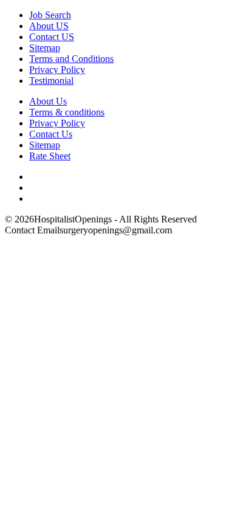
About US (49, 26)
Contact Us (50, 134)
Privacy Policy (57, 69)
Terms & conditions (67, 112)
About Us (48, 101)
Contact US (51, 37)
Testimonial (51, 80)
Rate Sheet (49, 156)
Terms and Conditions (71, 58)
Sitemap (44, 48)
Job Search (50, 15)
